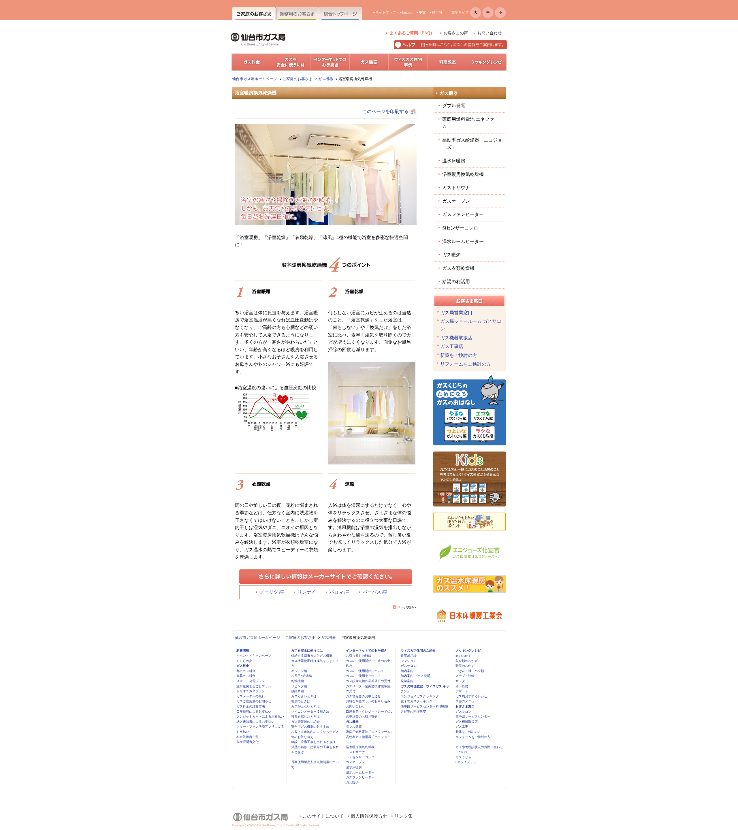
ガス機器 (325, 79)
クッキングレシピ (468, 650)
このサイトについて (323, 816)
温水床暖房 (453, 160)
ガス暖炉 (451, 254)
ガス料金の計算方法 (250, 706)
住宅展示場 (409, 655)
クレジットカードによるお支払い (260, 716)
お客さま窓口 (465, 706)
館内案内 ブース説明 (415, 675)
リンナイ (307, 592)
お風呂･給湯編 (301, 675)
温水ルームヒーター (463, 241)
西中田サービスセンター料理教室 (424, 706)
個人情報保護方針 (369, 816)
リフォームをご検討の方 (465, 364)
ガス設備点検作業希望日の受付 (368, 681)
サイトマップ (385, 12)
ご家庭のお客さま (297, 79)
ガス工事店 (451, 346)
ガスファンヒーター (463, 214)
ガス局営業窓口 (456, 312)
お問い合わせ (489, 33)
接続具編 (297, 691)
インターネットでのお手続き (366, 650)
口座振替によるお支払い (253, 711)
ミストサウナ (456, 187)
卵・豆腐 (461, 686)
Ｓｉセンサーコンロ (360, 757)
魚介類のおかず (466, 661)
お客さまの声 (456, 33)
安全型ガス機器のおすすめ (310, 726)
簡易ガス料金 (245, 675)
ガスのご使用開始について (365, 671)
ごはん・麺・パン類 (469, 671)
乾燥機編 (297, 681)
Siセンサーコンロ (460, 227)
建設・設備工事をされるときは (313, 742)
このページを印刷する (385, 111)
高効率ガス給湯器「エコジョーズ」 (472, 144)
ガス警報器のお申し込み (363, 696)
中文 (422, 12)
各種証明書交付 (247, 742)
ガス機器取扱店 (456, 337)
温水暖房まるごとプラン (253, 686)
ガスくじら (463, 757)
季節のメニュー (466, 701)
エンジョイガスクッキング (420, 696)
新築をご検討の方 (458, 355)
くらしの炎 (244, 661)
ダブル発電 (453, 105)
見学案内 (407, 681)
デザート (461, 691)
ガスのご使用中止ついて (363, 675)
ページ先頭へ (407, 607)
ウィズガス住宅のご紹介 (418, 650)
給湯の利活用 (456, 281)
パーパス (372, 592)
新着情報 (242, 650)
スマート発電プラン (250, 681)
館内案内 (407, 671)
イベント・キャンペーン (253, 655)
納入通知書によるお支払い (255, 721)
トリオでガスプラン (250, 691)
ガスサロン (409, 665)
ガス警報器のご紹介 (305, 721)
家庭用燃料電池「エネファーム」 (370, 731)
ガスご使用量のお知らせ (253, 701)
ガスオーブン (456, 201)
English (407, 12)
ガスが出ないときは (305, 706)
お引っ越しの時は (358, 655)
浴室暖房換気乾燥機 (463, 174)
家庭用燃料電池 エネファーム (470, 123)
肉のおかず (463, 655)
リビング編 (299, 686)
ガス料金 (242, 665)
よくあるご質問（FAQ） (412, 33)
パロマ (336, 592)
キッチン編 (299, 671)
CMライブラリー (467, 762)
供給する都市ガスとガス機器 (311, 655)
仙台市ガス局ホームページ (254, 79)
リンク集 (403, 816)
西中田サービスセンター (472, 716)
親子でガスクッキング (416, 701)
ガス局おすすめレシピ (471, 696)
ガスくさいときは (304, 696)
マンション (409, 661)
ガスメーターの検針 (250, 696)
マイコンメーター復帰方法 (310, 711)
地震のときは (300, 701)
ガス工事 (461, 726)
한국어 (437, 12)
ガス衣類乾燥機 (458, 268)
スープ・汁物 (465, 675)
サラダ (460, 681)
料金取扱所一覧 (247, 737)
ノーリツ (269, 592)
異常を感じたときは (305, 716)
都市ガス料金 (245, 671)
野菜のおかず (465, 665)
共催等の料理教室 (413, 711)
